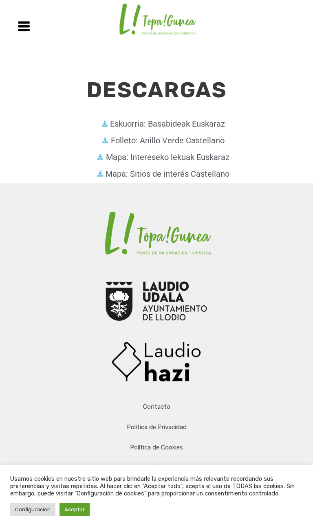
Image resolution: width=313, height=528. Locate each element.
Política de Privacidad (157, 427)
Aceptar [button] (74, 509)
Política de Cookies (156, 447)
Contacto (156, 406)
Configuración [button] (33, 509)
